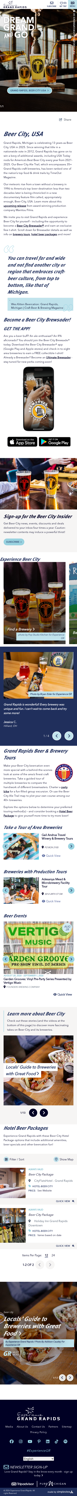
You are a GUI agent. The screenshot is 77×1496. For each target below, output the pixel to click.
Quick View (63, 1201)
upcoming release (15, 205)
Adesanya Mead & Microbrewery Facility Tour (56, 882)
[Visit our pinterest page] (39, 1441)
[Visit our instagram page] (20, 1441)
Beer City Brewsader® (30, 225)
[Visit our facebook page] (12, 1441)
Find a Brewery (19, 629)
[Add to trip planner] (22, 1171)
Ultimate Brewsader (58, 357)
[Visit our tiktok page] (56, 1441)
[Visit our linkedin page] (47, 1441)
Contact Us (38, 1426)
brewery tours (21, 234)
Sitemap (67, 1426)
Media (9, 1426)
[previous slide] (5, 846)
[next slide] (71, 846)
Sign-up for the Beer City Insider (38, 516)
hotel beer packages (44, 234)
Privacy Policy (38, 1432)
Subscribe (51, 6)
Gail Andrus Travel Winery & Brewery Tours (57, 836)
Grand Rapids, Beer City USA (28, 90)
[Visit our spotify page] (65, 1441)
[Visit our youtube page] (30, 1441)
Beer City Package (40, 1174)
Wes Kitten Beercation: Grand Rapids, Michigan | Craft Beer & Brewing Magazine (37, 305)
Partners (53, 1426)
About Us (22, 1426)
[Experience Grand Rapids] (15, 4)
